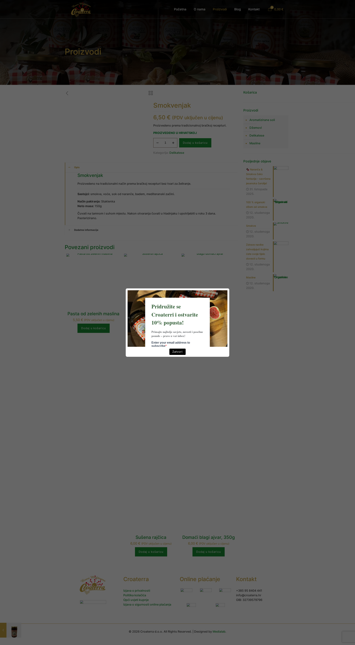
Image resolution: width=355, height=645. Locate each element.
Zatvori (177, 351)
